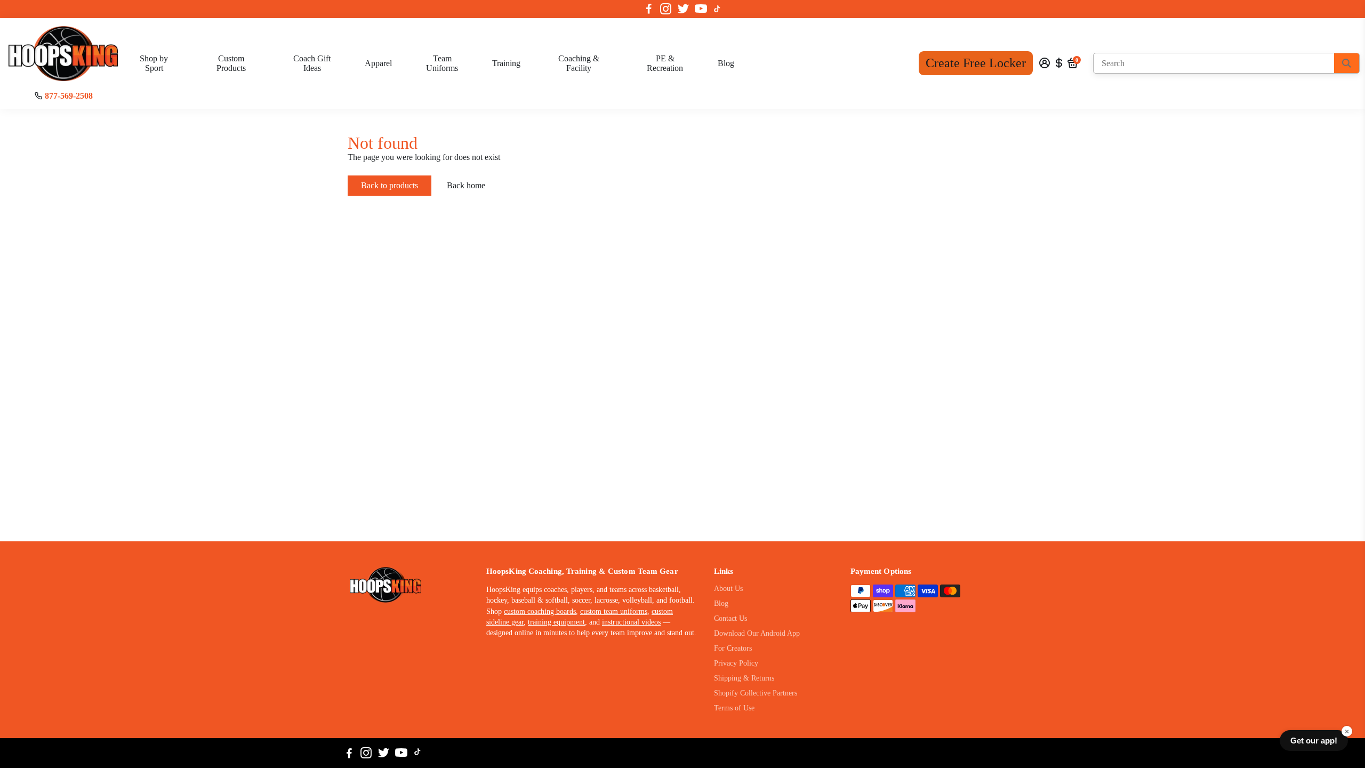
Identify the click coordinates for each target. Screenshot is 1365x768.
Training (506, 63)
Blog (726, 63)
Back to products (389, 185)
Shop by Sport (154, 63)
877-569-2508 (69, 95)
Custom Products (231, 63)
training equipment (556, 622)
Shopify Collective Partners (755, 693)
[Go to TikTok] (717, 9)
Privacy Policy (736, 663)
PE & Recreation (665, 63)
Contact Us (730, 618)
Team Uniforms (442, 63)
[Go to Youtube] (701, 9)
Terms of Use (734, 708)
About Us (728, 589)
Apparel (378, 63)
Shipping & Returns (744, 678)
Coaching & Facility (578, 63)
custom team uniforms (613, 611)
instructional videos (631, 622)
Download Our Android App (757, 633)
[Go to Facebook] (649, 9)
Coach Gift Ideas (312, 63)
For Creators (733, 648)
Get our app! (1313, 740)
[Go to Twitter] (683, 9)
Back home (466, 185)
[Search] (1346, 63)
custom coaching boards (540, 611)
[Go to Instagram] (665, 9)
